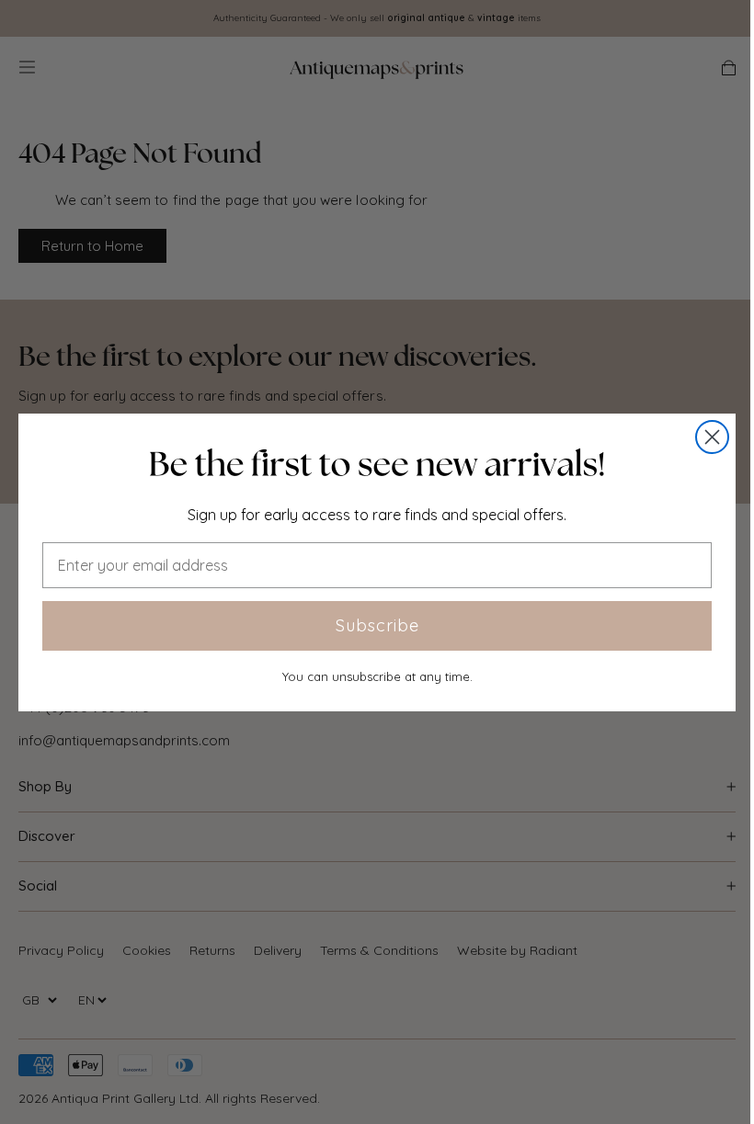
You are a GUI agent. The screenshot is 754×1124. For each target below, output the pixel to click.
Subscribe (377, 625)
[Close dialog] (712, 437)
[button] (377, 464)
